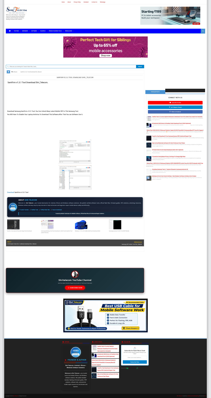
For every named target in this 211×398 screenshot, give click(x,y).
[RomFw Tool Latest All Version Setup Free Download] (24, 224)
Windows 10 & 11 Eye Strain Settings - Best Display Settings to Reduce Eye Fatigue (174, 176)
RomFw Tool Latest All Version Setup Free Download (19, 231)
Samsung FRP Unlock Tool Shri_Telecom (132, 244)
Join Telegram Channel (176, 107)
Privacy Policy (77, 2)
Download (10, 192)
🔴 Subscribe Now (75, 288)
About (69, 2)
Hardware (25, 31)
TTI (205, 395)
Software (34, 31)
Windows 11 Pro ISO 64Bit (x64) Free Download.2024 (87, 231)
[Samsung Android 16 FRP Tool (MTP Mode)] (126, 224)
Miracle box (68, 31)
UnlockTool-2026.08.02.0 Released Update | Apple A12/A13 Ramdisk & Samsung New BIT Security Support (175, 130)
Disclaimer (86, 2)
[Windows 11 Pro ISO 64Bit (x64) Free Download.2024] (92, 224)
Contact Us (94, 2)
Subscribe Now (134, 362)
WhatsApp (102, 2)
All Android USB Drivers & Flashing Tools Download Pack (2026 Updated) (171, 123)
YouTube (16, 31)
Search (140, 66)
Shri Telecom (15, 395)
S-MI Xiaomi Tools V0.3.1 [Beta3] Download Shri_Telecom (21, 244)
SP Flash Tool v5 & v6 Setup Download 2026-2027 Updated (167, 150)
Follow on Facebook (176, 111)
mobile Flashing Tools (55, 31)
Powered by (123, 368)
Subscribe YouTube (176, 102)
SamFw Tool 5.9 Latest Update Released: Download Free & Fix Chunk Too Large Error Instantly (177, 116)
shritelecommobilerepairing (193, 395)
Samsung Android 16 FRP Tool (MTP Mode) (119, 231)
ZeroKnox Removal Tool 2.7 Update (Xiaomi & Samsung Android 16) (170, 169)
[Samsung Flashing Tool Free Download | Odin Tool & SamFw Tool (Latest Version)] (58, 224)
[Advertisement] (35, 96)
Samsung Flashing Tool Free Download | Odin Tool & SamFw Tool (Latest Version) (56, 231)
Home (63, 2)
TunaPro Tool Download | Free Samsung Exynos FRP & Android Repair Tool (171, 136)
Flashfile (42, 31)
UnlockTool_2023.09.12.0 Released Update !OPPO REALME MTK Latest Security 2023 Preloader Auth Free (175, 163)
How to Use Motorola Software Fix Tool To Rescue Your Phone (168, 143)
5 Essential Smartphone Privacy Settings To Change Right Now (168, 156)
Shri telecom (179, 395)
